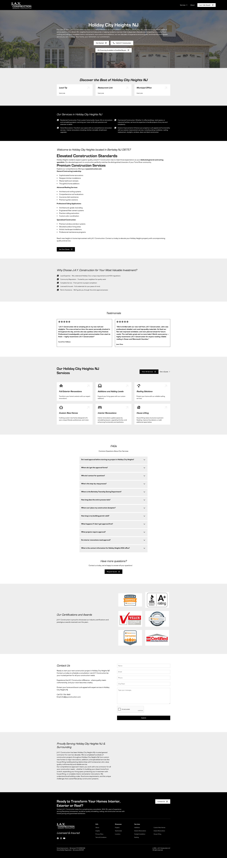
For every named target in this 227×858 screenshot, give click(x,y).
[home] (21, 5)
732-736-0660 (65, 694)
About (192, 5)
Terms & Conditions (100, 837)
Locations (117, 834)
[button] (184, 5)
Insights (97, 831)
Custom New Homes (159, 827)
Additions (137, 827)
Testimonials (118, 831)
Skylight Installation (139, 834)
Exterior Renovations (140, 831)
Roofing (136, 837)
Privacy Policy (99, 834)
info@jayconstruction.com (71, 697)
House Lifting (157, 834)
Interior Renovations (159, 831)
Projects (117, 827)
